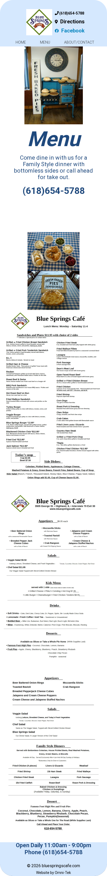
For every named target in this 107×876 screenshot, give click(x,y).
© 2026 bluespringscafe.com (53, 865)
